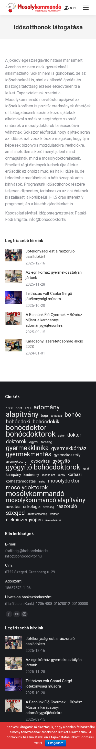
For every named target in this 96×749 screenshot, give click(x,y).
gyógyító (61, 461)
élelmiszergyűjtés (24, 520)
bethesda (56, 415)
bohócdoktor (26, 427)
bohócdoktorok (31, 434)
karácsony (31, 475)
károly (61, 475)
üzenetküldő (53, 520)
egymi (33, 442)
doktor (74, 435)
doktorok (16, 441)
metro (41, 481)
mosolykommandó (35, 493)
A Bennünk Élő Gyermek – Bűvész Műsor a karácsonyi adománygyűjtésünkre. (54, 320)
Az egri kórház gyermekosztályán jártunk (54, 275)
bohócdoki (18, 421)
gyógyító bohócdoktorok (43, 467)
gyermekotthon (17, 461)
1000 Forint (14, 408)
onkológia (31, 506)
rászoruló (67, 506)
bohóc (73, 414)
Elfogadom (55, 743)
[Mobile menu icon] (86, 8)
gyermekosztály (67, 455)
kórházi (75, 474)
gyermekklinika (27, 448)
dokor (61, 435)
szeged (15, 513)
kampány (13, 474)
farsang (46, 442)
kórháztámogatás (21, 481)
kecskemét (48, 475)
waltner (54, 514)
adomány (47, 407)
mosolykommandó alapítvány (45, 500)
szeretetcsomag (37, 514)
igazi (86, 468)
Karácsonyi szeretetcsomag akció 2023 (54, 344)
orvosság (48, 507)
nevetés (13, 506)
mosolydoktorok (27, 487)
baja (44, 415)
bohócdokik (46, 421)
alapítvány (22, 414)
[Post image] (13, 255)
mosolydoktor (64, 481)
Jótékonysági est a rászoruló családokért (50, 254)
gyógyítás (40, 461)
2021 (28, 408)
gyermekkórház (69, 448)
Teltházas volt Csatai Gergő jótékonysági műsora (49, 296)
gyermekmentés (28, 454)
